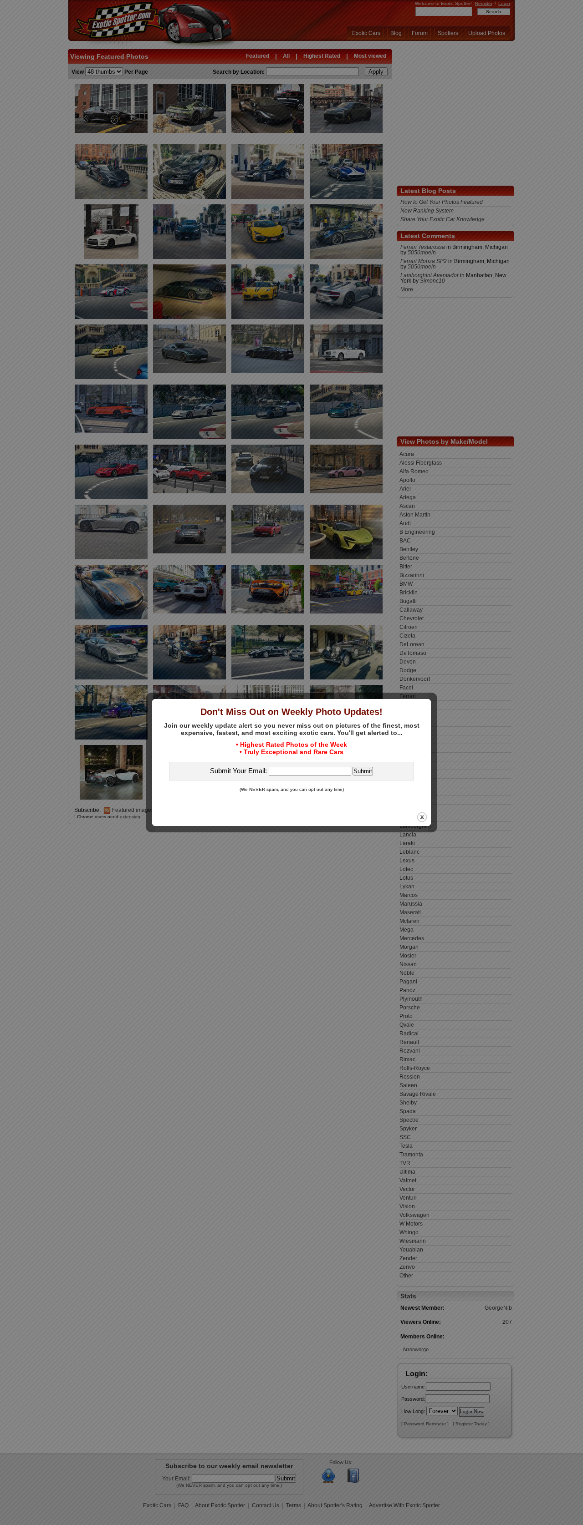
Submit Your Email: (239, 771)
